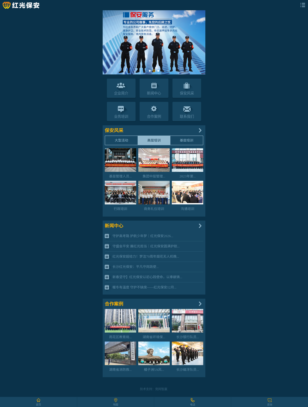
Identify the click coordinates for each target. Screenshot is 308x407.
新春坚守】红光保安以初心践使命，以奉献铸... (147, 277)
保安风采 (187, 93)
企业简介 (121, 93)
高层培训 (154, 140)
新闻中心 (154, 93)
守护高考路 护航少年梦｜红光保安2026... (142, 236)
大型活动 (121, 140)
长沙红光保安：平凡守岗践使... (135, 267)
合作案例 (154, 117)
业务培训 (121, 117)
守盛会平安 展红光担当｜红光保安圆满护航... (146, 246)
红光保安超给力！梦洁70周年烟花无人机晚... (145, 256)
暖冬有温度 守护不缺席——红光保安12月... (144, 287)
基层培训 (186, 140)
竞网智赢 (161, 389)
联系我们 (187, 117)
